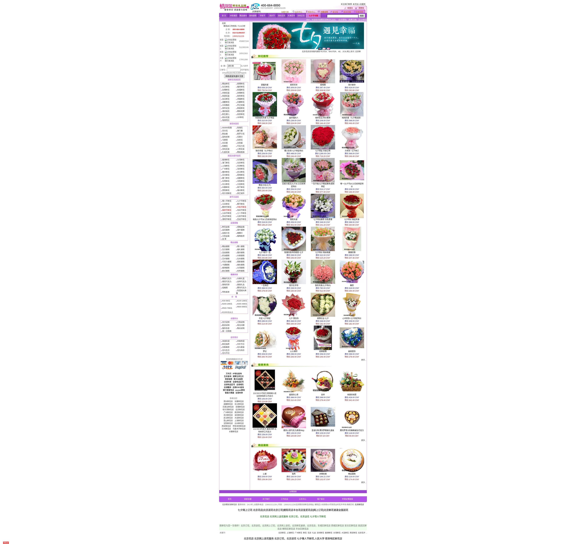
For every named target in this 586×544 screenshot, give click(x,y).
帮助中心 (311, 12)
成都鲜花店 (228, 404)
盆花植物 (226, 230)
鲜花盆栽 (226, 227)
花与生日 (226, 350)
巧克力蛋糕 (226, 262)
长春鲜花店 (239, 401)
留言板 (335, 12)
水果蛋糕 (240, 256)
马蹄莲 (225, 140)
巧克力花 (240, 146)
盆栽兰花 (226, 233)
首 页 (224, 16)
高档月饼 (226, 285)
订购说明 (240, 322)
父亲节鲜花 (226, 213)
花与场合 (240, 350)
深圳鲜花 (240, 169)
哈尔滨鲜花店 (228, 410)
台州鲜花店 (239, 423)
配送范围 (347, 12)
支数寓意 (226, 347)
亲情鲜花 (240, 93)
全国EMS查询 (238, 387)
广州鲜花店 (228, 412)
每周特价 (226, 120)
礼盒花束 (226, 152)
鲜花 (275, 533)
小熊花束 (240, 149)
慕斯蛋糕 (240, 262)
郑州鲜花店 (228, 401)
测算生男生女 (238, 376)
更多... (363, 360)
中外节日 (240, 344)
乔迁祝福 (240, 105)
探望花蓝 (226, 96)
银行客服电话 (228, 390)
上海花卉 (339, 533)
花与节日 (226, 353)
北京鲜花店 (240, 410)
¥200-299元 (227, 304)
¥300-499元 (242, 304)
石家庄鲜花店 (228, 407)
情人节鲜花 (226, 201)
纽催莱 (225, 288)
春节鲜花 (240, 204)
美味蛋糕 (253, 16)
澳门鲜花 (226, 163)
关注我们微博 (346, 4)
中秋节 (262, 16)
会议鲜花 (226, 99)
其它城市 (240, 193)
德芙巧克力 (226, 282)
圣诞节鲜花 (241, 219)
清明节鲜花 (226, 219)
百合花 (225, 131)
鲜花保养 (226, 344)
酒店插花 (226, 111)
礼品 (284, 533)
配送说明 (226, 325)
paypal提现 (240, 390)
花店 (279, 533)
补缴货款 (359, 12)
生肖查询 (227, 376)
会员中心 (298, 12)
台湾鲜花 (240, 160)
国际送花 (281, 16)
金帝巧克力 (241, 282)
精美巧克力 (226, 278)
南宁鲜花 (240, 187)
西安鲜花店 (226, 426)
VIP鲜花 (240, 117)
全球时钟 (239, 393)
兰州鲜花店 (226, 429)
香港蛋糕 (226, 268)
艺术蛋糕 (226, 259)
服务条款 (226, 328)
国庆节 (272, 16)
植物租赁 (240, 236)
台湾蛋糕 (240, 268)
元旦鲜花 (226, 204)
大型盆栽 (226, 236)
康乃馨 (240, 131)
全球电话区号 (229, 385)
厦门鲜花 (226, 178)
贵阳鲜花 (226, 190)
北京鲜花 (240, 163)
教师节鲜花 (226, 207)
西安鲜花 (323, 533)
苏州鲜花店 (228, 415)
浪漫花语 (226, 341)
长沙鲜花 (226, 184)
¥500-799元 (227, 308)
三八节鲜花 (241, 213)
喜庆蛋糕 (240, 253)
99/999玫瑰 (227, 128)
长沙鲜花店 (239, 404)
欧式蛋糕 (226, 271)
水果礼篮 (240, 278)
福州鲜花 (240, 190)
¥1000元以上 (227, 312)
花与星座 (240, 347)
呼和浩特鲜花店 (239, 426)
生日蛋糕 (226, 249)
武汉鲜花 (240, 172)
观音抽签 (228, 379)
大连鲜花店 (239, 418)
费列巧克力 (241, 288)
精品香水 (243, 16)
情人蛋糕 (240, 246)
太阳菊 (240, 143)
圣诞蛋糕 (226, 253)
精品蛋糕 (226, 246)
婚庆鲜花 (240, 87)
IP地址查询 (237, 374)
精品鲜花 (226, 84)
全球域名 (240, 385)
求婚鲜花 (240, 99)
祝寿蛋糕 (240, 271)
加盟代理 (285, 12)
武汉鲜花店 (228, 418)
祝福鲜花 (240, 90)
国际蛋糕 (240, 265)
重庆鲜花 (226, 172)
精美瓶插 (240, 152)
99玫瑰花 (233, 16)
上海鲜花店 (239, 421)
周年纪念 (226, 108)
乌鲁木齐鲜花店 (239, 429)
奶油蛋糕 (226, 256)
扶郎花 (240, 140)
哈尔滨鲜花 (226, 193)
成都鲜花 (240, 178)
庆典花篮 (226, 93)
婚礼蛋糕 (240, 249)
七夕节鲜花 (241, 201)
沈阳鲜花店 (228, 423)
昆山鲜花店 (228, 421)
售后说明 (240, 328)
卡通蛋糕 (226, 265)
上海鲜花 (226, 166)
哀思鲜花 (240, 114)
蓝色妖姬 (226, 137)
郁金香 (225, 134)
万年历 (228, 374)
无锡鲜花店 (240, 407)
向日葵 (225, 143)
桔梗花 (225, 146)
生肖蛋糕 (240, 259)
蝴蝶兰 (240, 233)
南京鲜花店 (239, 412)
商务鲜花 (240, 96)
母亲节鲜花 (241, 210)
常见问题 (240, 325)
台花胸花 (226, 105)
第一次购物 (226, 331)
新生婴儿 (226, 114)
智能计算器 (229, 393)
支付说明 (226, 322)
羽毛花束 (226, 149)
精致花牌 (240, 111)
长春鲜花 (226, 187)
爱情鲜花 (240, 84)
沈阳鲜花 (240, 181)
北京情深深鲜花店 (229, 505)
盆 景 (224, 239)
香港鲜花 (226, 160)
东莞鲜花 (226, 181)
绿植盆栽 (240, 227)
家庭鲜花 (240, 108)
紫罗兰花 (240, 134)
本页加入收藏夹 (359, 4)
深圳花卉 (356, 533)
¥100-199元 (242, 301)
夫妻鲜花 (240, 102)
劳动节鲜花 (226, 216)
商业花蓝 (226, 117)
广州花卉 (348, 533)
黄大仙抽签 (238, 379)
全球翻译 (227, 387)
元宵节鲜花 (241, 216)
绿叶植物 (240, 230)
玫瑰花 (240, 128)
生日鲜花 (226, 87)
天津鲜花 (240, 166)
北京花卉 (331, 533)
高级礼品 (240, 285)
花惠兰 (240, 137)
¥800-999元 (242, 307)
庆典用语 (240, 341)
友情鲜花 (226, 90)
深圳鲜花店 (239, 415)
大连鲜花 (240, 184)
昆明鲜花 (240, 175)
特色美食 (226, 292)
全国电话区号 (238, 382)
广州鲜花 (226, 169)
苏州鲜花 (226, 175)
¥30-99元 (226, 301)
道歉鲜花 (226, 102)
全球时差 (227, 382)
